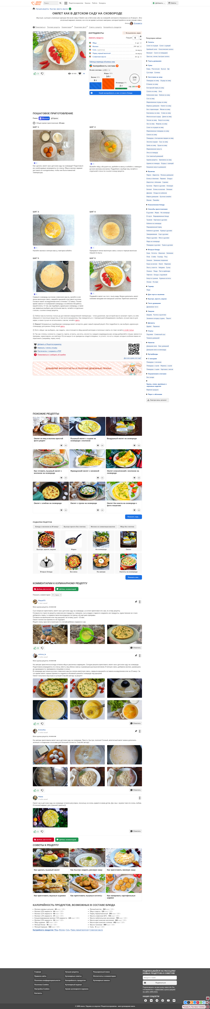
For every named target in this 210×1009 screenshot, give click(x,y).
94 (84, 73)
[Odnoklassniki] (191, 1002)
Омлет (161, 264)
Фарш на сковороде (153, 241)
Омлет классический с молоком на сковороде (123, 472)
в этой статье (128, 330)
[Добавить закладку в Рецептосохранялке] (79, 73)
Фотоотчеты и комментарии (104, 976)
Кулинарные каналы (101, 980)
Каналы (87, 3)
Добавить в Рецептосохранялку (49, 344)
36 (38, 648)
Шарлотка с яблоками (154, 182)
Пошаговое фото (81, 27)
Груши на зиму (162, 145)
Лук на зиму (151, 124)
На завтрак (101, 572)
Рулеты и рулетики (159, 315)
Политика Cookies (41, 985)
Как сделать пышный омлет (47, 870)
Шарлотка (156, 175)
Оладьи (169, 178)
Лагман (149, 282)
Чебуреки (161, 267)
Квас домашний (163, 346)
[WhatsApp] (201, 1002)
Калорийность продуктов (112, 27)
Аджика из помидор (153, 163)
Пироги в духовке (159, 186)
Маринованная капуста (154, 149)
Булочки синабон (165, 196)
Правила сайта (40, 976)
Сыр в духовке (163, 234)
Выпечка (151, 171)
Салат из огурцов (152, 45)
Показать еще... (133, 517)
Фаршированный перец (154, 227)
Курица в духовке (166, 230)
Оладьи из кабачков (160, 193)
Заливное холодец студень (156, 318)
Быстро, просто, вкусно (157, 299)
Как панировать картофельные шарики (121, 897)
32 (38, 790)
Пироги (149, 175)
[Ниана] (35, 798)
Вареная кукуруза (152, 390)
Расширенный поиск (101, 972)
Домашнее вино (152, 346)
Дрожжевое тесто (152, 307)
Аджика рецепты (152, 160)
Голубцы (160, 257)
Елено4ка (42, 730)
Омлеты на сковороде (128, 572)
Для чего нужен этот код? (132, 358)
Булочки (149, 186)
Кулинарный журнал (73, 985)
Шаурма (149, 315)
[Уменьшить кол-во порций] (141, 39)
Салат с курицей (164, 45)
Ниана (40, 797)
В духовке (150, 212)
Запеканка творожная (161, 260)
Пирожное (156, 326)
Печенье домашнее (167, 175)
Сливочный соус (159, 334)
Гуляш (168, 267)
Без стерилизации (152, 109)
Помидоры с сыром (153, 369)
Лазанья (149, 271)
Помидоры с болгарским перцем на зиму (160, 138)
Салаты (151, 42)
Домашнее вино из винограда (156, 350)
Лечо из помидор (152, 152)
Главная (37, 972)
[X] (188, 1002)
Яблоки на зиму (165, 109)
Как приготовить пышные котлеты (86, 896)
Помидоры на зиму (153, 80)
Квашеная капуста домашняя (156, 167)
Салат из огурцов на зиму (155, 127)
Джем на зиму (167, 116)
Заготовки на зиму (155, 77)
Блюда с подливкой (160, 275)
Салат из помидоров (161, 53)
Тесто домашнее (154, 303)
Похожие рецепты (53, 27)
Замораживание (152, 234)
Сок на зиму (151, 98)
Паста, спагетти (152, 267)
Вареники (167, 264)
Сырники (165, 182)
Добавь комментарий (67, 589)
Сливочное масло (99, 57)
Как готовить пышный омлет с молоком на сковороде (48, 472)
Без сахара (150, 377)
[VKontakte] (185, 1002)
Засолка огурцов (152, 142)
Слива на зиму (166, 113)
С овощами (152, 358)
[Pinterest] (197, 1002)
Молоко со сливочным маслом (103, 527)
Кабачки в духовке (153, 230)
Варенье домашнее (153, 106)
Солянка (157, 72)
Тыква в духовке (167, 245)
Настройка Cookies (41, 989)
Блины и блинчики (153, 178)
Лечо (160, 91)
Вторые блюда (154, 249)
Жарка (157, 212)
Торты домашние (154, 61)
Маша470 (41, 600)
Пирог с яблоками (155, 394)
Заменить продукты (96, 38)
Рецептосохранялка (76, 3)
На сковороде (165, 212)
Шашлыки (161, 253)
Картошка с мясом (167, 369)
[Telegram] (204, 1002)
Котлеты (154, 253)
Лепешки (169, 189)
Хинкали (149, 260)
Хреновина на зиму (165, 160)
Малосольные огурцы (154, 116)
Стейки (153, 257)
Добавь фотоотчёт (44, 589)
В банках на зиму (152, 84)
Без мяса (73, 572)
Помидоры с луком (153, 366)
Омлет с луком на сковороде (83, 503)
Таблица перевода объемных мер (102, 62)
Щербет (149, 326)
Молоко (95, 46)
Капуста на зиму (163, 120)
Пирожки (163, 178)
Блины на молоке (159, 189)
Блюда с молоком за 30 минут (47, 527)
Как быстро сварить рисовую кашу (86, 870)
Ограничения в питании (157, 374)
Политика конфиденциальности (47, 980)
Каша (148, 253)
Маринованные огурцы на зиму (157, 102)
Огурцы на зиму (165, 80)
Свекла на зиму (152, 134)
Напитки (151, 342)
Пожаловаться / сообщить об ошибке (52, 355)
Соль (94, 50)
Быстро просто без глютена (75, 527)
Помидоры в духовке (153, 245)
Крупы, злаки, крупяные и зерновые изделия (157, 385)
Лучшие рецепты (72, 972)
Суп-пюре (150, 72)
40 (38, 724)
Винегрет (150, 53)
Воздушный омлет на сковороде (122, 438)
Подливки (150, 334)
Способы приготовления (157, 209)
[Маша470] (35, 601)
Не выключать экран (133, 33)
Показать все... (133, 577)
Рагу (165, 257)
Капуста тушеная (152, 278)
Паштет (168, 318)
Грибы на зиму (151, 145)
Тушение (149, 220)
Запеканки (169, 253)
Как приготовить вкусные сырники (50, 896)
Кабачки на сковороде (154, 223)
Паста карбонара (164, 271)
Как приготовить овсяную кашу (121, 870)
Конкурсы (102, 3)
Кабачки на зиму (164, 95)
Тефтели (149, 275)
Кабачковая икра (152, 95)
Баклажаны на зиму (153, 113)
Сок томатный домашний (155, 156)
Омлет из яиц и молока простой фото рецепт (48, 439)
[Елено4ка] (35, 731)
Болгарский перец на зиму (155, 88)
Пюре (148, 290)
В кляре (155, 282)
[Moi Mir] (194, 1002)
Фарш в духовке (152, 238)
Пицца (155, 271)
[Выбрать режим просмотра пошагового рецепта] (35, 163)
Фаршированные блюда (161, 216)
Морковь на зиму (161, 124)
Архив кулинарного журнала (76, 989)
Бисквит (149, 189)
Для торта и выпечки (156, 294)
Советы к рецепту (95, 27)
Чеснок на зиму (152, 120)
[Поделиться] (208, 1002)
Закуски (151, 311)
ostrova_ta (42, 654)
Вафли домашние (152, 196)
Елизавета (138, 23)
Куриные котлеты (165, 278)
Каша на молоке (152, 264)
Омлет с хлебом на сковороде (48, 503)
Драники (149, 193)
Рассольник (156, 69)
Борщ (148, 69)
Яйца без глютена (127, 527)
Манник (149, 200)
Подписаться (161, 983)
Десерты (151, 323)
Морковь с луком (166, 366)
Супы (150, 65)
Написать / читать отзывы (47, 348)
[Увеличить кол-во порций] (141, 36)
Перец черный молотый (101, 53)
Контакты (38, 993)
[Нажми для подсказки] (117, 65)
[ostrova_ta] (35, 655)
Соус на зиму (163, 142)
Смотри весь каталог (158, 400)
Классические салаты (166, 49)
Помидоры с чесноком (154, 362)
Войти (173, 3)
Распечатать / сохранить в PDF (49, 351)
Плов (148, 257)
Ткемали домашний (153, 338)
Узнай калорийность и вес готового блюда (115, 93)
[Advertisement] (160, 21)
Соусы (150, 331)
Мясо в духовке (164, 238)
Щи (168, 69)
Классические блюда (156, 205)
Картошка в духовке (160, 220)
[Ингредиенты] (208, 998)
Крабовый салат (152, 49)
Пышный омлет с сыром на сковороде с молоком (83, 439)
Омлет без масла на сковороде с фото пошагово (122, 504)
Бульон (163, 69)
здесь (77, 320)
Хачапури (170, 186)
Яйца (94, 43)
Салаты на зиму (152, 91)
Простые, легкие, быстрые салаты (158, 56)
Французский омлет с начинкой (84, 471)
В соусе (149, 216)
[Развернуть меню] (208, 1007)
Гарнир (151, 286)
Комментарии (67, 27)
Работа (94, 3)
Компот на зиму (166, 106)
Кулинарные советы (73, 976)
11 (38, 831)
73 (38, 73)
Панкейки (156, 200)
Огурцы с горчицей (167, 163)
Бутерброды (153, 354)
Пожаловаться (40, 27)
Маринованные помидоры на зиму (158, 131)
